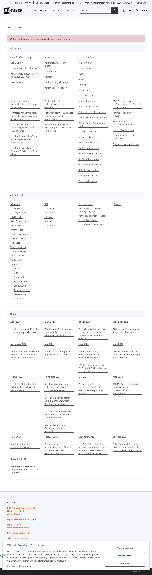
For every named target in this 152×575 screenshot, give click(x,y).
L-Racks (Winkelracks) (123, 130)
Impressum (12, 566)
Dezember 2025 (120, 321)
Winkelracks (16, 260)
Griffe (17, 272)
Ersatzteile (15, 298)
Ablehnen (125, 563)
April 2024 (118, 376)
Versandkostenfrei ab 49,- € (67, 2)
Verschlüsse (20, 294)
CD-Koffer (15, 208)
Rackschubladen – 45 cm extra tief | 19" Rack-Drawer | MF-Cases (58, 127)
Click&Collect (42, 2)
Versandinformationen (56, 87)
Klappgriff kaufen (87, 131)
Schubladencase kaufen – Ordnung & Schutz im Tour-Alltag (24, 151)
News (81, 79)
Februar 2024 (51, 436)
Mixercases (16, 225)
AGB (81, 73)
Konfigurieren (125, 555)
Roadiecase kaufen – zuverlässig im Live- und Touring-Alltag (22, 127)
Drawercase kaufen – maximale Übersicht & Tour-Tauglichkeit (24, 104)
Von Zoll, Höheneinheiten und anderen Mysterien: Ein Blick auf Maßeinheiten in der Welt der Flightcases (92, 449)
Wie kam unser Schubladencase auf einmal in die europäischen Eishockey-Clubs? (58, 449)
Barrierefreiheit (86, 57)
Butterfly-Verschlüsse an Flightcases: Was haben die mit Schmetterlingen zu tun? (127, 447)
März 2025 (118, 344)
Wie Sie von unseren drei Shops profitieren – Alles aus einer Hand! (24, 469)
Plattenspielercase (19, 234)
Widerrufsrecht (86, 95)
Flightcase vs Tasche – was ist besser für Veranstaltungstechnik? (58, 332)
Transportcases (18, 247)
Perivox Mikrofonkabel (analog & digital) (89, 210)
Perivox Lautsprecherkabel (92, 215)
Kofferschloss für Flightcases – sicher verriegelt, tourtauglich (59, 115)
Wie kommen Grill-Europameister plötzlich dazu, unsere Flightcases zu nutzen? (92, 389)
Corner (17, 268)
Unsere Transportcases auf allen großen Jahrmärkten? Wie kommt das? (58, 414)
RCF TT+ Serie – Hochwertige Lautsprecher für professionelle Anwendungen (127, 389)
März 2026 (50, 321)
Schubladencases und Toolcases (124, 137)
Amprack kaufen (87, 101)
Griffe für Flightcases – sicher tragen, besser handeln (56, 104)
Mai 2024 (83, 376)
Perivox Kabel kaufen (89, 142)
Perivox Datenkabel (88, 220)
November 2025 (18, 344)
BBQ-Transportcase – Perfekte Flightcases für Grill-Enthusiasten (127, 104)
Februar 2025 (17, 376)
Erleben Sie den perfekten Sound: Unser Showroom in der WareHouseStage (58, 400)
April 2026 (15, 321)
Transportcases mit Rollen (126, 144)
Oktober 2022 (119, 436)
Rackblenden (20, 281)
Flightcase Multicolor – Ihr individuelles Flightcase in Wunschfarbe (23, 387)
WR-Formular (85, 62)
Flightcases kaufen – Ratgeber (123, 114)
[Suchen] (114, 10)
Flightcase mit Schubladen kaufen (92, 125)
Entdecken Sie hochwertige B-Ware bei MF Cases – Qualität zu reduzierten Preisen (92, 334)
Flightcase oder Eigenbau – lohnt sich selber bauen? (126, 331)
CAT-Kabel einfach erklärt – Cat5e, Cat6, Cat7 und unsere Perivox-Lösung (93, 368)
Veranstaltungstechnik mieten (56, 64)
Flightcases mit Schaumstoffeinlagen (123, 123)
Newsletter (141, 2)
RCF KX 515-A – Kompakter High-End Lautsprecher (58, 353)
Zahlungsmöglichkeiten (56, 82)
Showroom (50, 57)
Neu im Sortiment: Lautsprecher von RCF (21, 446)
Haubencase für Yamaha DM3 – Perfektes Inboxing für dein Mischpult (127, 354)
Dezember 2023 (86, 436)
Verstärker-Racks (18, 255)
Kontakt (48, 76)
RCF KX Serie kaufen (88, 170)
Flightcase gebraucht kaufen (93, 117)
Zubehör (14, 264)
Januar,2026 (84, 321)
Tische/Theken (17, 238)
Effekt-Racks (16, 217)
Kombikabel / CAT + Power (91, 224)
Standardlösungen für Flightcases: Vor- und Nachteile (55, 428)
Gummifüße (20, 277)
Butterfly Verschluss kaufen (92, 112)
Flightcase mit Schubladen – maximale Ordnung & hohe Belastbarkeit (24, 115)
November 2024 (53, 376)
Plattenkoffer (16, 229)
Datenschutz (27, 566)
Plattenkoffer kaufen (89, 148)
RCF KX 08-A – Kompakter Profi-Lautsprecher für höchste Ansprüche (91, 354)
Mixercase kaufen (87, 137)
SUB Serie (49, 221)
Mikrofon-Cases (18, 221)
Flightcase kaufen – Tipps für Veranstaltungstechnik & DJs (24, 331)
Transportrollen (22, 290)
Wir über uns (51, 71)
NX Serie (49, 217)
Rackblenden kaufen (89, 159)
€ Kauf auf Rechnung (20, 2)
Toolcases (15, 242)
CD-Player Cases (18, 212)
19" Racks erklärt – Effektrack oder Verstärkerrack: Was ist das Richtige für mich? (24, 354)
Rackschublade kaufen (90, 164)
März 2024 (15, 436)
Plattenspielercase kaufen (91, 153)
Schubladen (20, 285)
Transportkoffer (18, 251)
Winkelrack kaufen (88, 181)
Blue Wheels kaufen (88, 106)
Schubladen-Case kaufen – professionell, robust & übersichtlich (23, 139)
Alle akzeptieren (125, 548)
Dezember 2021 (18, 459)
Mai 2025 (49, 344)
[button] (123, 10)
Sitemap (83, 84)
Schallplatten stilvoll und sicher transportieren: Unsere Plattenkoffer (57, 387)
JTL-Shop (136, 571)
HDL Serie (49, 208)
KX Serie (49, 212)
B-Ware (117, 204)
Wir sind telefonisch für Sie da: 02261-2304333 (108, 2)
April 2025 (84, 344)
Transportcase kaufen (89, 175)
